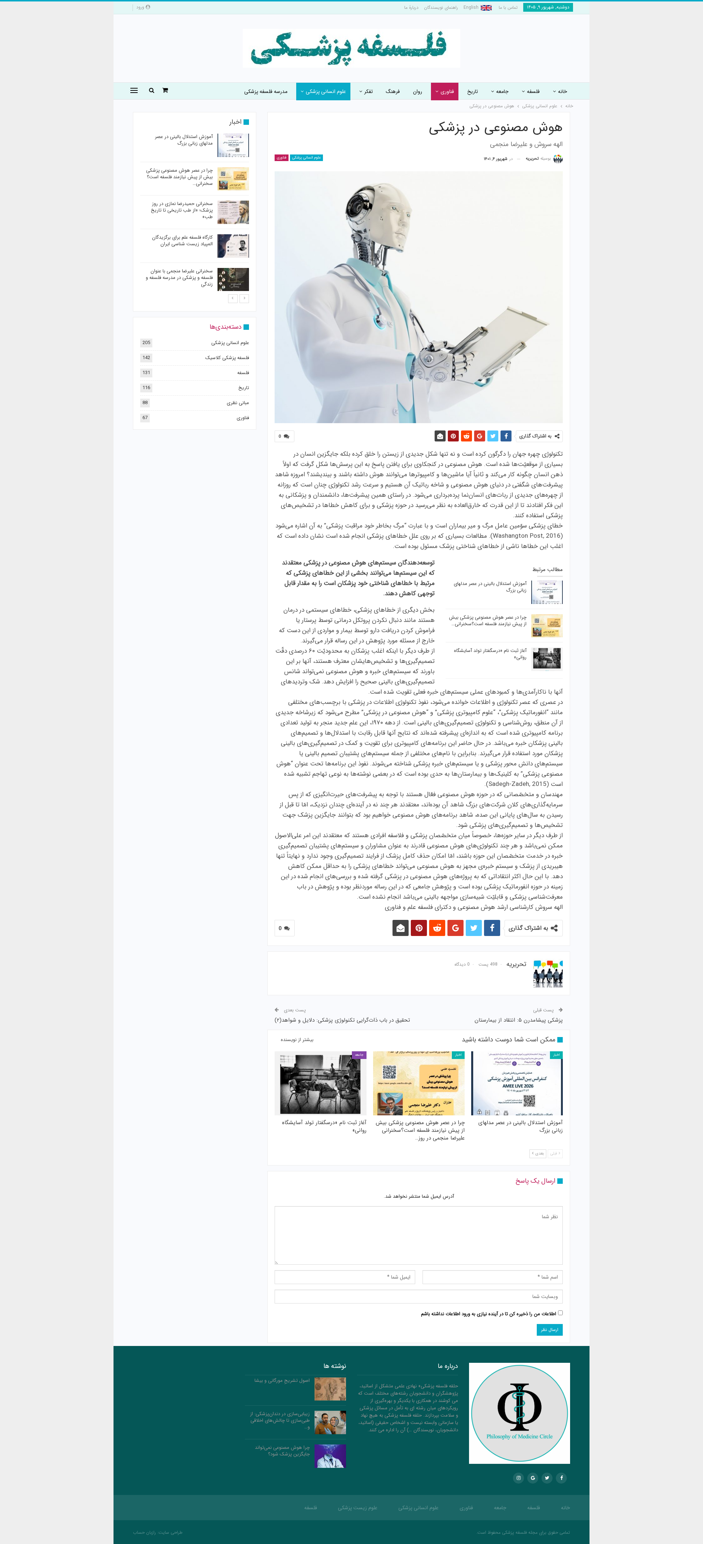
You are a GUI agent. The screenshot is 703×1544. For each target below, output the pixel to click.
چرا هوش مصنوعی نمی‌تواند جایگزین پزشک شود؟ (282, 1451)
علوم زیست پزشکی (357, 1508)
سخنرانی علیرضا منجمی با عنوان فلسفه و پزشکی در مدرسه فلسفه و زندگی (179, 277)
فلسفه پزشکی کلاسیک (227, 358)
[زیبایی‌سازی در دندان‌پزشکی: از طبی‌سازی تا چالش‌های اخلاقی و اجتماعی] (330, 1422)
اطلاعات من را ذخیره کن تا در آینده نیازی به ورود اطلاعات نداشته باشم (488, 1314)
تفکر (368, 91)
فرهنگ (393, 91)
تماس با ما (508, 7)
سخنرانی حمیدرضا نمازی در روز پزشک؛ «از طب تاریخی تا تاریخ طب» (182, 210)
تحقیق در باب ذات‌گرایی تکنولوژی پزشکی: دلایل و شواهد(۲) (342, 1020)
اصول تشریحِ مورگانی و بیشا (282, 1380)
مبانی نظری (238, 403)
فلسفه (533, 91)
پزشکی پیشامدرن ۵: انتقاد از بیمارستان (519, 1020)
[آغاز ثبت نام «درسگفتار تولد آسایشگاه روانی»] (547, 659)
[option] (194, 214)
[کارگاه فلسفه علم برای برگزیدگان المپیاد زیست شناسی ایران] (233, 246)
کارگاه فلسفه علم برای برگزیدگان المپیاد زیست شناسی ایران (182, 241)
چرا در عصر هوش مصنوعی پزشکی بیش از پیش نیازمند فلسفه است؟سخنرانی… (488, 621)
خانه (562, 91)
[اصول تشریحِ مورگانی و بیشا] (330, 1389)
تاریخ (472, 91)
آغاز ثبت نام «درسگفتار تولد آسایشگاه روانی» (490, 654)
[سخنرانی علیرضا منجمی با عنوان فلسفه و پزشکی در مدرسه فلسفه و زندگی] (233, 279)
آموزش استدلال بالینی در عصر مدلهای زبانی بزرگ (490, 587)
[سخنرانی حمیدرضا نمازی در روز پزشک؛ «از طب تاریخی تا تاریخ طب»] (233, 212)
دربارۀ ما (411, 7)
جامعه (502, 91)
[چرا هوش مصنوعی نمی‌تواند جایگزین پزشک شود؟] (330, 1456)
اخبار (556, 1055)
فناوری (447, 91)
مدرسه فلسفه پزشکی (265, 91)
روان (417, 91)
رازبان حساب (144, 1532)
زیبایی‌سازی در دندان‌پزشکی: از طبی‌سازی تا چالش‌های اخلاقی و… (280, 1420)
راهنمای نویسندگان (441, 7)
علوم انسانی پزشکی (326, 91)
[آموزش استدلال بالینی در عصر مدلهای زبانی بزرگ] (547, 592)
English (471, 7)
